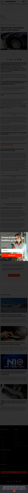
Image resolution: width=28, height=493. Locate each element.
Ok (14, 491)
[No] (26, 489)
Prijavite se (11, 255)
